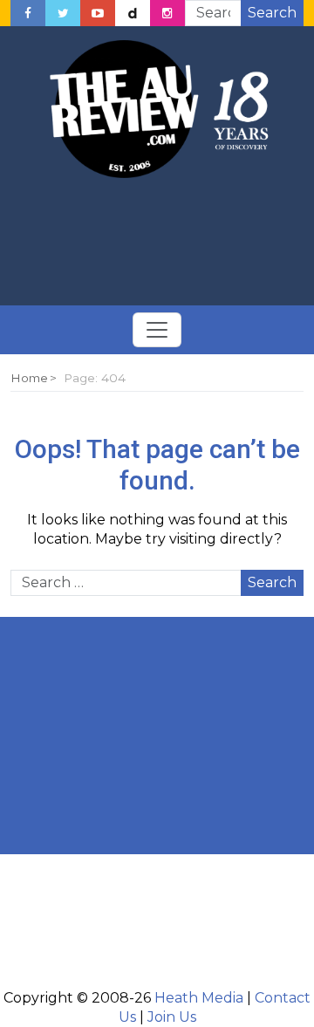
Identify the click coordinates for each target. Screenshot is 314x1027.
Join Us (171, 1017)
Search (272, 12)
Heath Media (198, 997)
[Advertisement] (157, 242)
